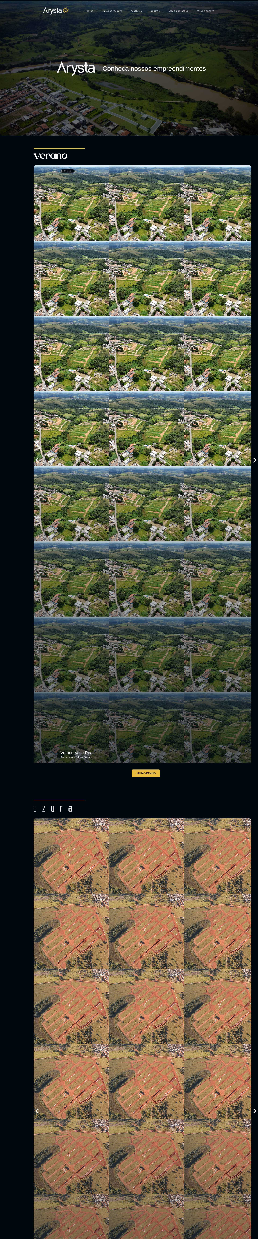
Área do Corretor (178, 11)
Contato (155, 11)
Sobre (90, 11)
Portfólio (136, 11)
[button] (37, 460)
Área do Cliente (205, 11)
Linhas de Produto (112, 11)
